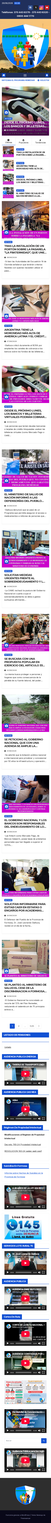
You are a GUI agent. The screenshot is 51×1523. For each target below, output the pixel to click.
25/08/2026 (12, 130)
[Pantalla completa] (43, 1083)
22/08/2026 (12, 670)
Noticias (8, 118)
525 (32, 1026)
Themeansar (25, 1518)
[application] (25, 1074)
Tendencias (40, 142)
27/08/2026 (12, 341)
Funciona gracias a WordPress (18, 1515)
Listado (7, 1047)
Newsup (40, 1515)
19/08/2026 (11, 996)
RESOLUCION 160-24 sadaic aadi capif (23, 1151)
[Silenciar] (39, 1083)
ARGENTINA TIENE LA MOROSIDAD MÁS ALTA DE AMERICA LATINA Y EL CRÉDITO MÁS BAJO (31, 170)
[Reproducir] (7, 1083)
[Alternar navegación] (25, 75)
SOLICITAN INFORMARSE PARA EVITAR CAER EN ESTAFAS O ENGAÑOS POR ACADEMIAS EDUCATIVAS (25, 909)
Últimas (8, 142)
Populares (23, 142)
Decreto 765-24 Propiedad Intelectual (22, 1144)
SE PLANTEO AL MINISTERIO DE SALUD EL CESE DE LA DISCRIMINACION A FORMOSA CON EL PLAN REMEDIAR (25, 989)
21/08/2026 (11, 751)
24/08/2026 (12, 586)
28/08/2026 (12, 257)
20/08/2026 (12, 832)
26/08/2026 (12, 422)
